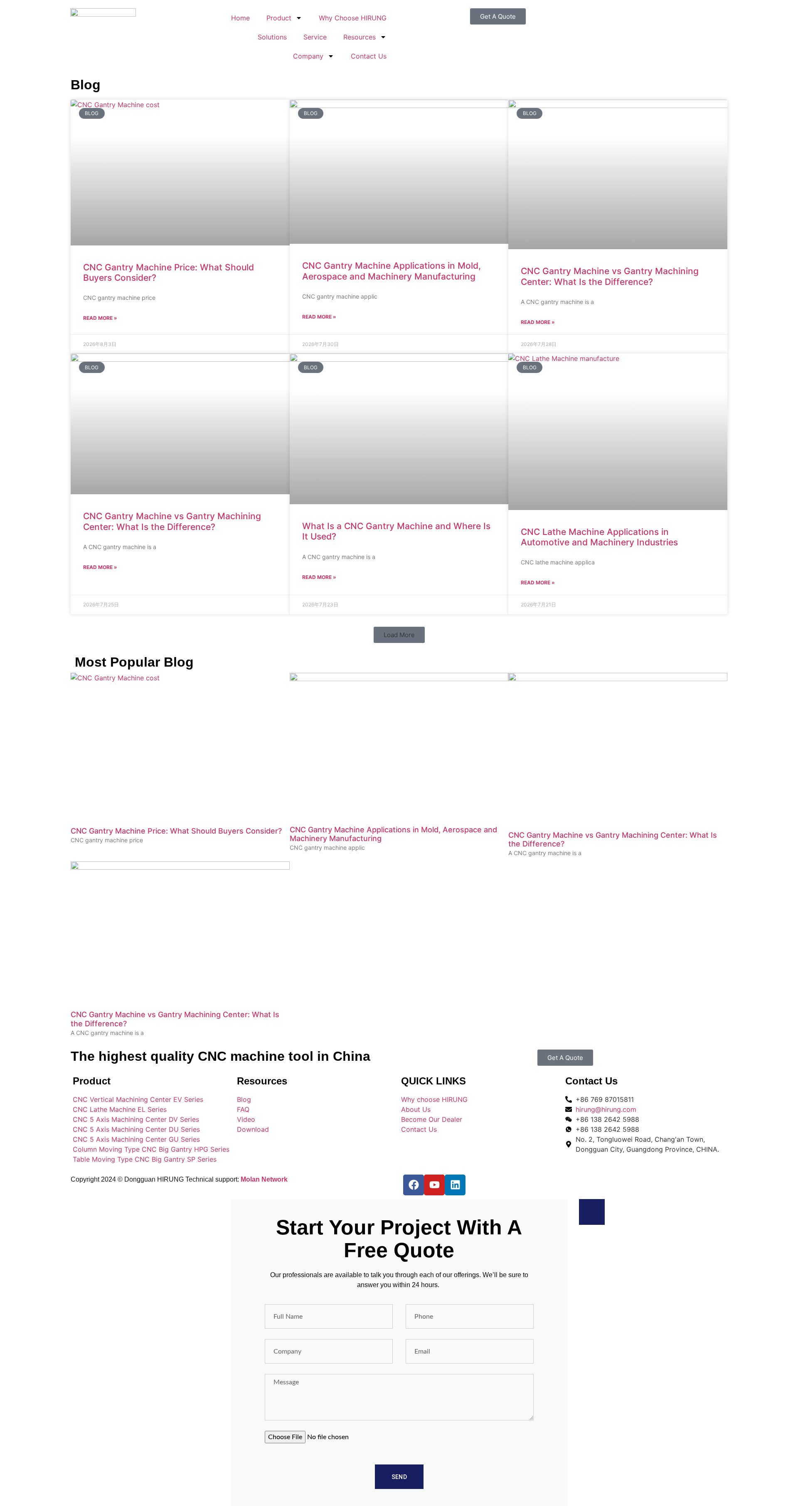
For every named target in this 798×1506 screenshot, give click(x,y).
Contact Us (369, 56)
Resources (359, 37)
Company (308, 56)
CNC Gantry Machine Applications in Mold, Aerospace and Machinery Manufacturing (391, 270)
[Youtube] (434, 1185)
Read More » (100, 318)
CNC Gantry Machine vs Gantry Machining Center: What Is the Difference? (610, 276)
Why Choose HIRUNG (353, 18)
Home (240, 18)
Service (315, 37)
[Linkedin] (455, 1185)
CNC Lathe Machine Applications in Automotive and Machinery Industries (599, 537)
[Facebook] (413, 1185)
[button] (399, 635)
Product (278, 18)
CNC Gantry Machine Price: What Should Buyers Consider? (176, 831)
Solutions (272, 37)
